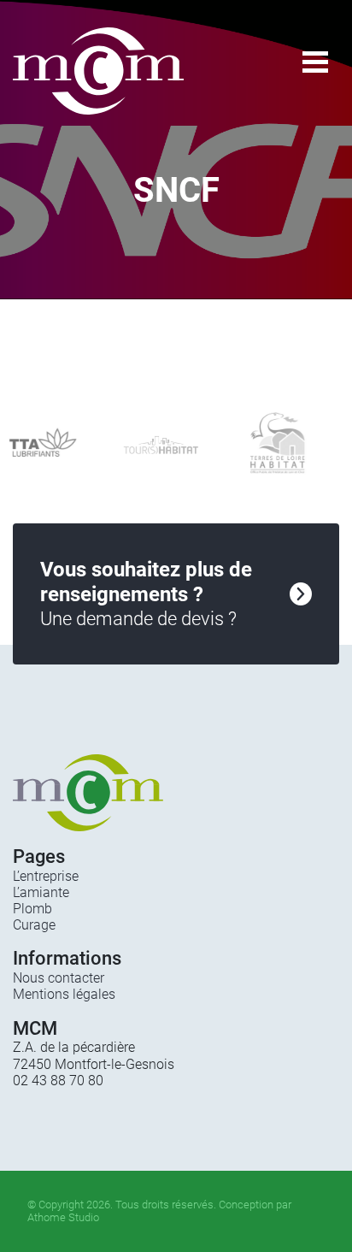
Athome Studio (63, 1217)
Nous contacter (58, 978)
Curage (34, 925)
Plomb (32, 909)
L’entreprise (46, 876)
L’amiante (41, 892)
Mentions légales (64, 994)
